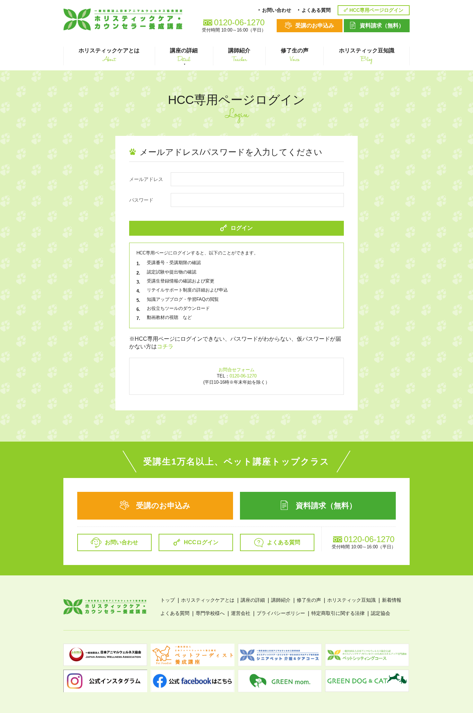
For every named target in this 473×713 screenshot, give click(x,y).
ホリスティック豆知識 (351, 600)
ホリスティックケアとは (207, 600)
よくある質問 (174, 613)
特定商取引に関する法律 (338, 613)
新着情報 (391, 600)
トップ (167, 600)
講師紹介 (281, 600)
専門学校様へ (210, 613)
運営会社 (240, 613)
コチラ (165, 346)
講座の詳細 (253, 600)
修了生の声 (309, 600)
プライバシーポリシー (281, 613)
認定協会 (380, 613)
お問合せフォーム (236, 369)
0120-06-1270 (243, 376)
